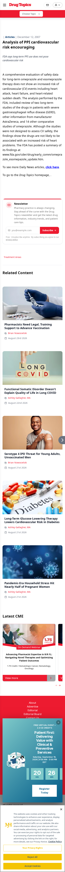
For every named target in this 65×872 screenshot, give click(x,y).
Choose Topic (29, 13)
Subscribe (47, 230)
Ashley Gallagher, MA (19, 397)
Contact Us (32, 718)
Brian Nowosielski (17, 333)
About (32, 702)
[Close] (61, 809)
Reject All (32, 857)
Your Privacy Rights (32, 847)
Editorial (33, 710)
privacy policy (12, 239)
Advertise (32, 706)
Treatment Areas (12, 257)
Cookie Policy (55, 841)
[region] (32, 838)
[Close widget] (58, 722)
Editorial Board (32, 714)
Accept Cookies (32, 866)
